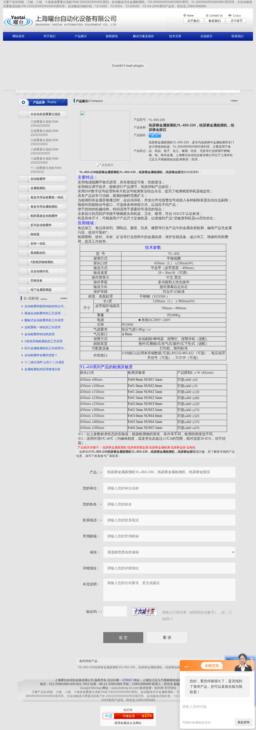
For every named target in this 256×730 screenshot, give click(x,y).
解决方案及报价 (143, 36)
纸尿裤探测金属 (137, 447)
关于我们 (50, 36)
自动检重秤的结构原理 (39, 334)
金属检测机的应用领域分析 (42, 369)
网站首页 (18, 36)
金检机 (191, 447)
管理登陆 (170, 688)
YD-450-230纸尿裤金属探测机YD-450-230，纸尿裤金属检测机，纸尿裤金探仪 (130, 667)
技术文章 (175, 36)
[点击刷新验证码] (144, 611)
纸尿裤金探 (178, 447)
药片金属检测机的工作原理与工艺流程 (50, 348)
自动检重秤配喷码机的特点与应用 (47, 306)
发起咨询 (244, 722)
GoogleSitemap (91, 688)
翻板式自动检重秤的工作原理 (44, 320)
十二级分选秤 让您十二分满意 (44, 362)
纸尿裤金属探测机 (114, 447)
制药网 (159, 688)
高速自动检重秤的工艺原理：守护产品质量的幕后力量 (60, 313)
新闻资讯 (112, 36)
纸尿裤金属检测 (159, 447)
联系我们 (238, 36)
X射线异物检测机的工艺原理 (43, 341)
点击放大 (107, 165)
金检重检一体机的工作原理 (42, 327)
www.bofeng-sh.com (125, 688)
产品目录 (39, 102)
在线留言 (206, 36)
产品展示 (81, 36)
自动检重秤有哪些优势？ (41, 355)
